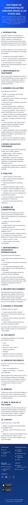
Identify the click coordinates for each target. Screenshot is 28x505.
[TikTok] (13, 477)
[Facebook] (2, 477)
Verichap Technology (19, 499)
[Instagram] (6, 477)
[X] (10, 477)
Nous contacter (20, 469)
